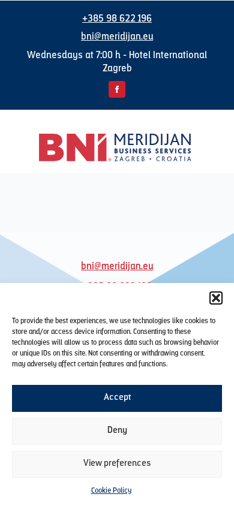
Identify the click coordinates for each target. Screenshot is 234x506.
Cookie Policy (111, 491)
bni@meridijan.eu (117, 37)
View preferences (117, 463)
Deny (117, 430)
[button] (216, 298)
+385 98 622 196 (117, 19)
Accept (117, 397)
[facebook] (117, 89)
